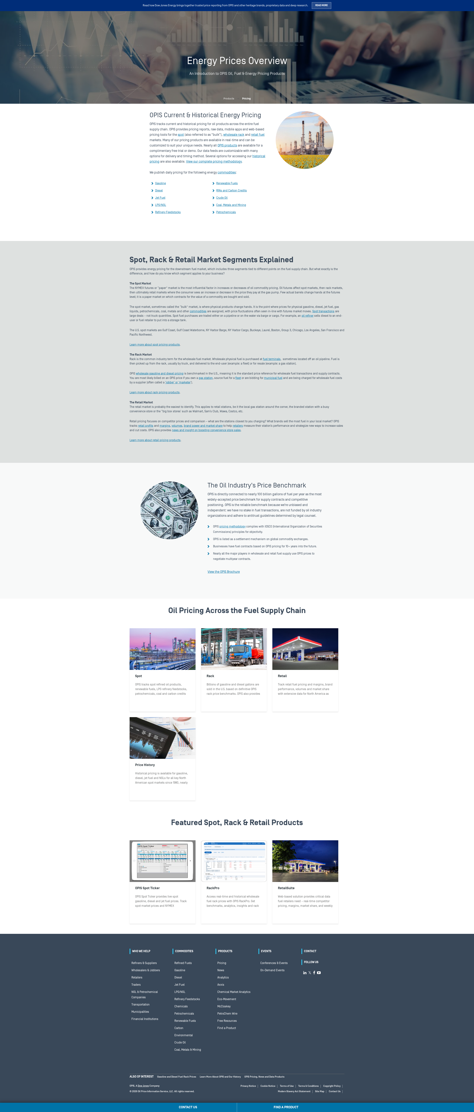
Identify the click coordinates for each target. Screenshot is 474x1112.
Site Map (319, 1091)
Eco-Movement (226, 999)
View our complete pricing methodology (214, 162)
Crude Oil (222, 197)
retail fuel (258, 135)
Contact (310, 951)
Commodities (184, 951)
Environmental (183, 1035)
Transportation (140, 1004)
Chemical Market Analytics (234, 992)
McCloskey (224, 1006)
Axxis (220, 984)
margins (165, 425)
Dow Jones (143, 1086)
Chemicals (181, 1006)
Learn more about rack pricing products (155, 392)
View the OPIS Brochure (224, 572)
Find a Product (226, 1028)
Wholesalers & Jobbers (145, 970)
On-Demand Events (272, 970)
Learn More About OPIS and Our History (220, 1077)
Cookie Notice (268, 1086)
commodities (227, 172)
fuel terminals (272, 359)
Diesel (159, 190)
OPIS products (227, 145)
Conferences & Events (274, 963)
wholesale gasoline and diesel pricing (159, 373)
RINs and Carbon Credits (231, 190)
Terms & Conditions (308, 1086)
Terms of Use (287, 1086)
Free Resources (227, 1021)
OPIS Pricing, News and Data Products (264, 1077)
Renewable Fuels (227, 183)
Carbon (178, 1028)
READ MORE (321, 5)
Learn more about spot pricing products (155, 344)
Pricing (221, 963)
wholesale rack (233, 135)
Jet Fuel (160, 197)
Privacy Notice (248, 1086)
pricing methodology (232, 526)
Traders (136, 984)
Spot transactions (323, 311)
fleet (238, 378)
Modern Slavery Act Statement (294, 1091)
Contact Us (335, 1091)
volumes (177, 425)
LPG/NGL (160, 205)
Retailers (136, 977)
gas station (206, 378)
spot (181, 135)
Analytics (223, 977)
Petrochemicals (226, 212)
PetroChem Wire (227, 1013)
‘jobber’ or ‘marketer (178, 382)
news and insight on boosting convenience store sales (206, 430)
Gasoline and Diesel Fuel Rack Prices (176, 1077)
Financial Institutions (144, 1019)
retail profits (145, 425)
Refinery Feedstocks (168, 212)
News (220, 970)
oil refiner (307, 315)
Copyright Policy (332, 1086)
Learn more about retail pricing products (155, 440)
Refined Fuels (183, 963)
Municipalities (140, 1011)
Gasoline (160, 183)
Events (266, 951)
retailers (238, 425)
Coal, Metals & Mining (187, 1049)
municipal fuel (273, 378)
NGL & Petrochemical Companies (144, 994)
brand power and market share (203, 425)
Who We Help (141, 951)
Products (228, 98)
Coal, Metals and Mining (231, 205)
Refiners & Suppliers (144, 963)
